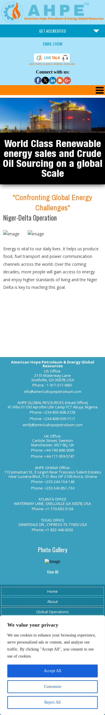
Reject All (52, 702)
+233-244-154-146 (59, 481)
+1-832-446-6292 (59, 529)
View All (52, 572)
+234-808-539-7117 (59, 418)
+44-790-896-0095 (59, 450)
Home (52, 591)
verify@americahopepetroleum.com (52, 424)
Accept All (52, 671)
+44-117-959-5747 (59, 456)
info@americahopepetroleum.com (52, 391)
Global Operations (52, 611)
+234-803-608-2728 (59, 412)
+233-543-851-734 (59, 488)
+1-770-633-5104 (59, 508)
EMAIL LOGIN (52, 44)
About (52, 601)
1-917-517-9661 (60, 385)
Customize (52, 686)
